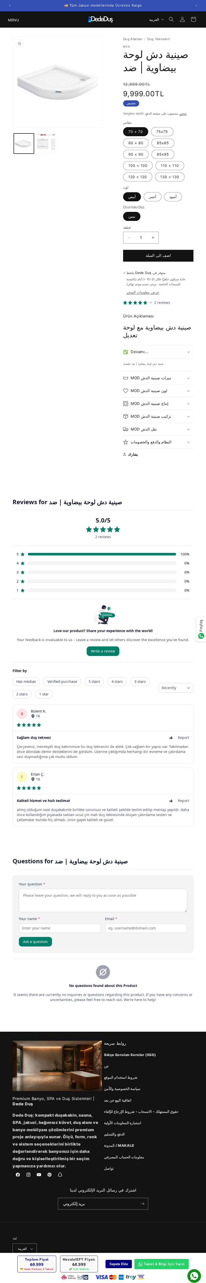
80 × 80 (135, 143)
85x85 (163, 143)
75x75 (162, 131)
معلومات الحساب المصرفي (124, 1157)
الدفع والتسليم (114, 1134)
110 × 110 (170, 165)
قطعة (127, 227)
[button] (10, 19)
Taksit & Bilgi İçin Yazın (164, 1264)
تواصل (109, 1168)
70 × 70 (135, 131)
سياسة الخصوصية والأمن (122, 1088)
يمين (131, 216)
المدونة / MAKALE (119, 1145)
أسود (173, 197)
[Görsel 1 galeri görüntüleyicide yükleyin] (24, 143)
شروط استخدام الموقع (120, 1077)
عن (106, 1066)
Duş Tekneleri (158, 39)
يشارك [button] (133, 454)
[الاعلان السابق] (9, 5)
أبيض (132, 197)
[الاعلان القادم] (196, 5)
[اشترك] (142, 1204)
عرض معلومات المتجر (142, 292)
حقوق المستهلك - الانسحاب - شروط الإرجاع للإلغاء (141, 1111)
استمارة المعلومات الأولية (122, 1123)
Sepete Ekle (119, 1264)
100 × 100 (137, 165)
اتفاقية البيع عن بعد (117, 1100)
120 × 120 (137, 177)
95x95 (163, 154)
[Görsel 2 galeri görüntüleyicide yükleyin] (46, 143)
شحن (183, 113)
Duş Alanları (132, 39)
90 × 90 (135, 154)
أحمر (152, 197)
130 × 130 (169, 177)
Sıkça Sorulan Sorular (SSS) (130, 1055)
